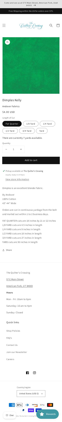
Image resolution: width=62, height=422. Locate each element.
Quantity (6, 143)
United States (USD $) (29, 393)
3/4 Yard (27, 130)
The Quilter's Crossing (26, 416)
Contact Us (12, 345)
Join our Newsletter (16, 352)
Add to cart (31, 160)
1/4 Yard (47, 123)
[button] (3, 25)
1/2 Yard (10, 130)
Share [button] (9, 250)
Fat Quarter (12, 123)
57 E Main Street (15, 279)
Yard (41, 130)
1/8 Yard (30, 123)
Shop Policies (13, 330)
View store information (17, 179)
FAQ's (9, 337)
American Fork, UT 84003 (19, 285)
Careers (10, 359)
